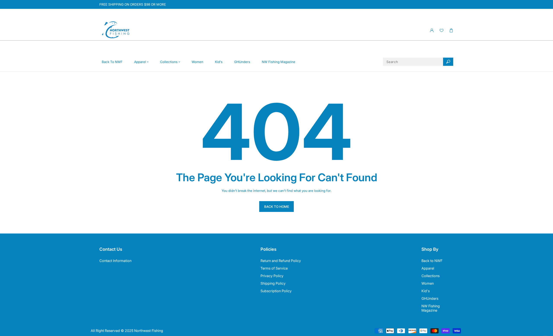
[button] (451, 30)
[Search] (448, 62)
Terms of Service (274, 268)
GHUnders (429, 298)
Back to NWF (431, 261)
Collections (430, 276)
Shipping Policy (273, 283)
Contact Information (115, 261)
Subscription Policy (276, 291)
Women (427, 283)
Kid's (425, 291)
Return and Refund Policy (281, 261)
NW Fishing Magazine (430, 308)
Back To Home (276, 207)
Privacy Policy (272, 276)
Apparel (427, 268)
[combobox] (418, 62)
